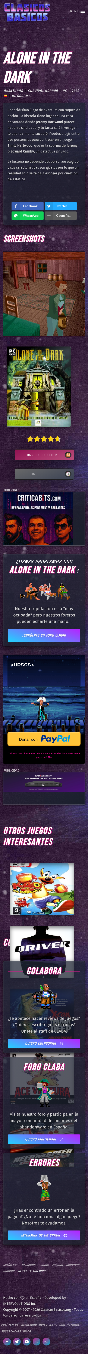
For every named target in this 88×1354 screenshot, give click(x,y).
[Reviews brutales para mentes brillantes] (38, 519)
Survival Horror (43, 91)
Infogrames (22, 96)
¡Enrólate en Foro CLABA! (44, 635)
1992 (75, 91)
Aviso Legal (48, 1324)
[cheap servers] (44, 782)
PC (65, 91)
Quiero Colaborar (41, 1043)
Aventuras (13, 91)
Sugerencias (11, 1331)
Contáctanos (69, 1324)
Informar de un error (41, 1235)
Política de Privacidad (19, 1324)
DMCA (27, 1331)
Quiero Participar (41, 1139)
